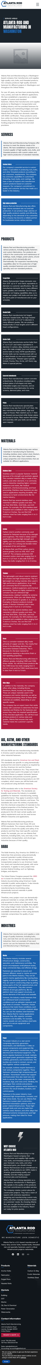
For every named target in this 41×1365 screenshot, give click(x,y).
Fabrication (5, 1275)
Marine (3, 1302)
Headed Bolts (6, 1283)
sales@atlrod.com (12, 1346)
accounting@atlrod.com (18, 1348)
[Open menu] (37, 4)
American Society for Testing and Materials (19, 789)
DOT (2, 1299)
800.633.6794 (12, 1342)
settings (23, 1358)
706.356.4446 (10, 1341)
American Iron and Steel (29, 760)
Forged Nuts (6, 1279)
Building (4, 1295)
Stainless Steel (33, 1277)
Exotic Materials (34, 1274)
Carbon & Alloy (33, 1271)
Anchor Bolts (6, 1271)
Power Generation (8, 1309)
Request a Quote (9, 1335)
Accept (6, 1361)
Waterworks (5, 1312)
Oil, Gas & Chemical (8, 1305)
